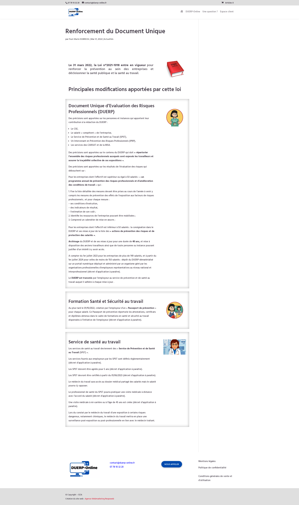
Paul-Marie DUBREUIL (79, 39)
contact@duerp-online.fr (122, 463)
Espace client (227, 12)
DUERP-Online (193, 12)
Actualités (108, 39)
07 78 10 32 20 (73, 3)
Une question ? (210, 12)
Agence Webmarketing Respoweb (99, 498)
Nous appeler (171, 464)
